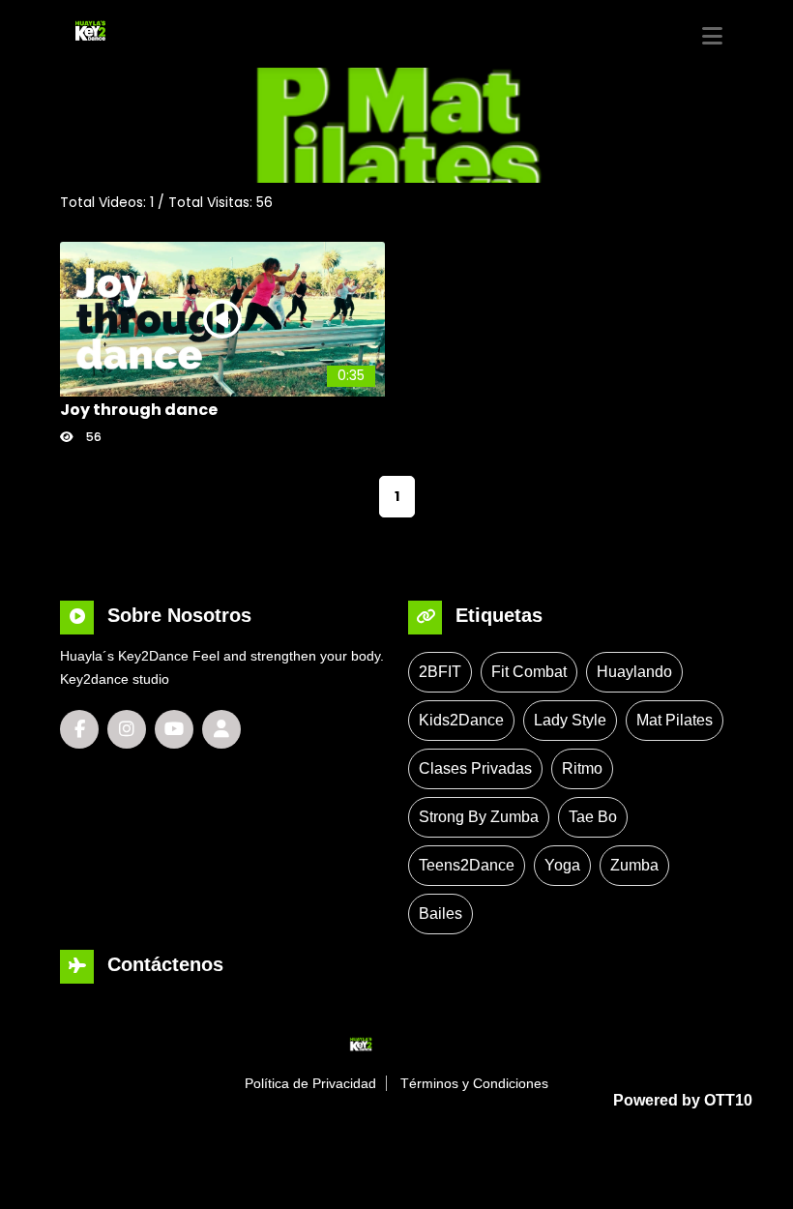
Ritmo (582, 768)
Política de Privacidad (310, 1083)
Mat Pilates (674, 720)
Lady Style (570, 720)
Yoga (562, 865)
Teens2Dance (466, 865)
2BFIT (440, 671)
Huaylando (634, 671)
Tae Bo (593, 817)
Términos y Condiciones (474, 1083)
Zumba (634, 865)
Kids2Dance (461, 720)
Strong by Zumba (479, 817)
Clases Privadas (475, 768)
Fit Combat (529, 671)
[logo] (135, 29)
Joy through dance (139, 409)
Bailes (440, 913)
